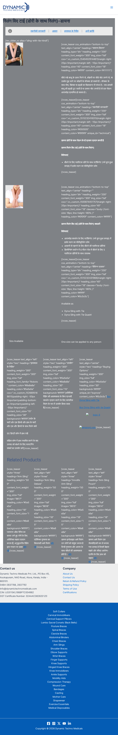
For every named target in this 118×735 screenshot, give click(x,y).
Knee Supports (59, 663)
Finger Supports (59, 659)
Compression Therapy (59, 681)
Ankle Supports (59, 674)
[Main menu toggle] (111, 7)
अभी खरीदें (89, 31)
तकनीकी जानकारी (38, 31)
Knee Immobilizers (59, 670)
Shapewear (59, 700)
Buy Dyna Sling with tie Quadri (94, 407)
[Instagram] (53, 723)
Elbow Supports (59, 652)
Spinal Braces (59, 630)
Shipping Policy (71, 584)
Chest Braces (59, 641)
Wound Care (59, 685)
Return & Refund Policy (74, 581)
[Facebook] (48, 723)
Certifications (70, 592)
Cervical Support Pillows (59, 619)
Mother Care (59, 696)
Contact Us (69, 577)
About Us (68, 573)
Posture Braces (59, 626)
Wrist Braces (59, 656)
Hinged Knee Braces (59, 667)
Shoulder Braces (59, 648)
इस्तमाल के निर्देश (71, 31)
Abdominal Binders (59, 637)
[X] (59, 723)
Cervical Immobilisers (59, 615)
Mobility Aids (59, 678)
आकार (54, 31)
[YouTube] (64, 723)
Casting (59, 693)
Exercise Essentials (59, 704)
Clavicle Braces (59, 633)
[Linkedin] (69, 723)
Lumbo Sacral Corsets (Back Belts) (59, 622)
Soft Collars (59, 611)
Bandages (59, 689)
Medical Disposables (59, 708)
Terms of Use (70, 588)
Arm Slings (59, 644)
